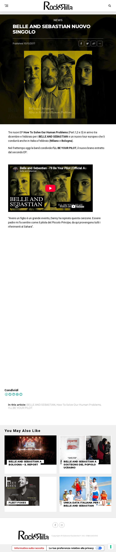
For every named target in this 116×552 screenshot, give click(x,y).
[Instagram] (17, 394)
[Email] (20, 394)
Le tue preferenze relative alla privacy (71, 548)
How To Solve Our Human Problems (78, 405)
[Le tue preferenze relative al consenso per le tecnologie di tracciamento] (111, 547)
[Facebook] (6, 394)
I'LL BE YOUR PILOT (20, 408)
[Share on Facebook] (81, 43)
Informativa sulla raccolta (29, 548)
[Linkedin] (13, 394)
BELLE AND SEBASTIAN (41, 405)
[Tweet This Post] (87, 43)
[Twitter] (9, 394)
